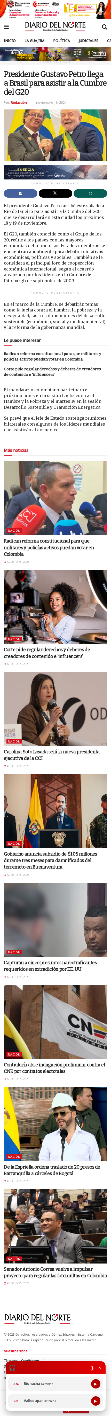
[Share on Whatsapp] (90, 193)
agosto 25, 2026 (17, 562)
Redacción (19, 102)
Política (61, 40)
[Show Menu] (6, 26)
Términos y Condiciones (22, 1360)
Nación (14, 530)
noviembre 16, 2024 (51, 102)
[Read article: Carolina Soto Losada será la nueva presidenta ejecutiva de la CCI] (55, 709)
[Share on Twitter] (55, 193)
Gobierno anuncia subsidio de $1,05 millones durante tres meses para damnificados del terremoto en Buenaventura (50, 860)
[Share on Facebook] (20, 193)
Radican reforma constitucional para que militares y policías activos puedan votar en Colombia (49, 547)
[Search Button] (104, 26)
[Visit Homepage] (55, 26)
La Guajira (34, 40)
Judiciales (88, 40)
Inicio (10, 40)
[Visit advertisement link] (55, 9)
